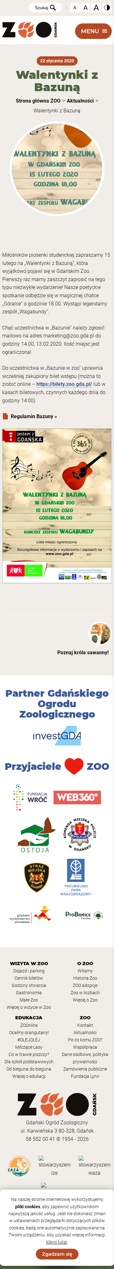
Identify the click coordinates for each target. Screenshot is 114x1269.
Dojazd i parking (29, 971)
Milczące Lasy (28, 1047)
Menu (90, 31)
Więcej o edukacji (29, 1076)
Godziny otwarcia (29, 985)
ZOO (85, 1018)
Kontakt (85, 1025)
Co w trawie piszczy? (29, 1054)
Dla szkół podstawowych (29, 1062)
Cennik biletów (29, 978)
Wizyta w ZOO (29, 963)
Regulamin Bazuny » (34, 416)
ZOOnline (29, 1025)
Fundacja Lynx (85, 1076)
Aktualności (80, 101)
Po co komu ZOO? (85, 1040)
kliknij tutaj (56, 1242)
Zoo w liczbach (85, 993)
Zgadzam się (57, 1254)
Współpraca (85, 1047)
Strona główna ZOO (38, 101)
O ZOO (85, 963)
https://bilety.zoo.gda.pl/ (64, 384)
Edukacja (28, 1018)
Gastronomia (29, 993)
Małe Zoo (29, 1000)
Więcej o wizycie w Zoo (29, 1007)
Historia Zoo (85, 978)
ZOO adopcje (85, 985)
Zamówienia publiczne (85, 1069)
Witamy (85, 971)
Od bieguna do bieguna (28, 1069)
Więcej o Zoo (85, 1000)
